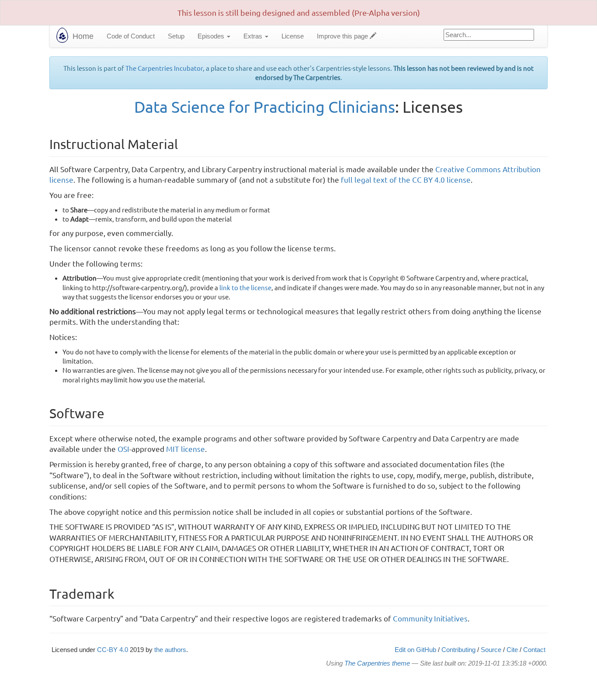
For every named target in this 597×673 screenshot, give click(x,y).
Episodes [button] (212, 36)
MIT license (185, 448)
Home (83, 36)
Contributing (458, 649)
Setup (176, 36)
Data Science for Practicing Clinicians (264, 106)
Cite (512, 649)
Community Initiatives (430, 618)
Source (491, 649)
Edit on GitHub (415, 649)
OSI (123, 448)
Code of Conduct (131, 36)
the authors (170, 649)
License (292, 36)
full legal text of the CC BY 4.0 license (406, 179)
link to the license (245, 287)
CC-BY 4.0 (112, 649)
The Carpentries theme (377, 663)
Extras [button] (253, 36)
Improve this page (343, 36)
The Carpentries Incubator (164, 68)
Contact (534, 649)
